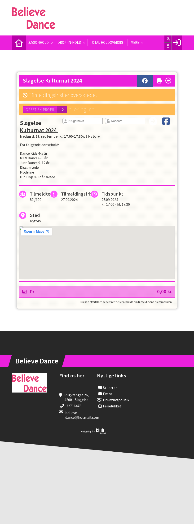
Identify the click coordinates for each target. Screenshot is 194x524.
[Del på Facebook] (145, 81)
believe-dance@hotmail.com (82, 415)
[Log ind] (177, 42)
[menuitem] (19, 42)
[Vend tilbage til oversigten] (168, 81)
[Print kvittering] (159, 79)
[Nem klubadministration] (93, 433)
